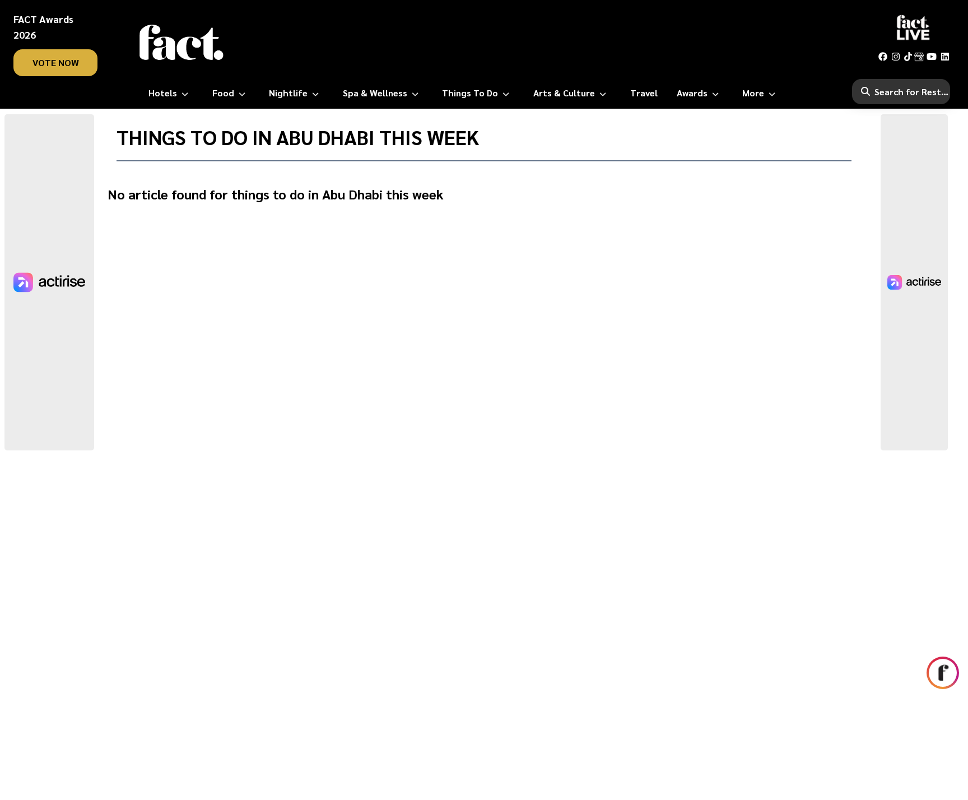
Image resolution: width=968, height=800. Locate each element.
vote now (55, 62)
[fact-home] (181, 42)
